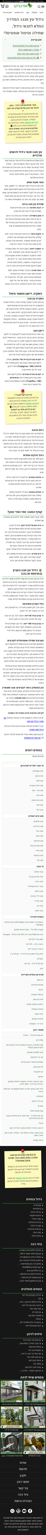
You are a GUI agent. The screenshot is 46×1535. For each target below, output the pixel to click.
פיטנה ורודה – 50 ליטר (34, 944)
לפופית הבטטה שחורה (34, 1004)
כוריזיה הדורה (35, 1212)
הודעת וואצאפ (22, 1178)
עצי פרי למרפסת (37, 1057)
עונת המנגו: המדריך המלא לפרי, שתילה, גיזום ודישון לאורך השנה (24, 1134)
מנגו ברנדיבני (38, 826)
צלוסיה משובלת (37, 1009)
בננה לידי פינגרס (37, 896)
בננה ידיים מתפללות (35, 886)
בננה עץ (40, 905)
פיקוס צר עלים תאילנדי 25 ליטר (28, 1322)
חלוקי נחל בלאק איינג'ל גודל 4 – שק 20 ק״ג (26, 954)
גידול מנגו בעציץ (36, 729)
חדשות (23, 1469)
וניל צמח (40, 980)
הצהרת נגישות (23, 1501)
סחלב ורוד (37, 1363)
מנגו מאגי (39, 780)
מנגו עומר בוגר (35, 1308)
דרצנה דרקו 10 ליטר (35, 949)
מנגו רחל (40, 810)
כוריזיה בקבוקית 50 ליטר (31, 1295)
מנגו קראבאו (38, 855)
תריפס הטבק (38, 1067)
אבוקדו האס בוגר (34, 1315)
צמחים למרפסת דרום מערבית (32, 1062)
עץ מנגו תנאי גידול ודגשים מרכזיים (26, 45)
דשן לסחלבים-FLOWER (31, 1267)
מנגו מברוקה (38, 841)
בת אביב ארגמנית (34, 1229)
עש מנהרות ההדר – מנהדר (33, 1035)
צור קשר (23, 1488)
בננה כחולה (39, 891)
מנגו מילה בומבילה (36, 785)
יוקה (41, 968)
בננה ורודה (39, 881)
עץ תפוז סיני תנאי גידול (32, 1340)
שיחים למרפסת (35, 1346)
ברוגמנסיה (37, 1208)
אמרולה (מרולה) (37, 985)
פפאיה (38, 1319)
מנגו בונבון (39, 776)
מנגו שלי (40, 860)
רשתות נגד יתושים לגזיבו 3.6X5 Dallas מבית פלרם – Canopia (23, 923)
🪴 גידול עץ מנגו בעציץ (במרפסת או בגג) (23, 57)
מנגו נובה (39, 795)
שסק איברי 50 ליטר (35, 939)
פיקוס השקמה (35, 1215)
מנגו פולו (40, 805)
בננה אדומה (38, 871)
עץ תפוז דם (36, 1312)
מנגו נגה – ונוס (37, 790)
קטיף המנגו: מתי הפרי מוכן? (28, 53)
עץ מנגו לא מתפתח (32, 737)
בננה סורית (39, 901)
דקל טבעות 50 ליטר (33, 1325)
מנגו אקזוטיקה (38, 771)
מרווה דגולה (36, 1235)
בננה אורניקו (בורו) (36, 876)
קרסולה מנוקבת (37, 994)
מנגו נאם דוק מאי (36, 845)
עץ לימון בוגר (38, 1071)
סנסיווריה (37, 1205)
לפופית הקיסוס (37, 1019)
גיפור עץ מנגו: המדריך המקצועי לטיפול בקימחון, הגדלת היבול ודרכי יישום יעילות (25, 1082)
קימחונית (39, 1096)
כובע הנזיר (37, 1232)
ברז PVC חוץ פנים (34, 1270)
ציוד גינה (23, 1494)
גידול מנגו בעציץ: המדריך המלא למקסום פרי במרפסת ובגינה (23, 1090)
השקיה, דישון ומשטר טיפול (28, 49)
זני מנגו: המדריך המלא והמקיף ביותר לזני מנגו (26, 1128)
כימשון (40, 1076)
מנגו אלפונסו (38, 821)
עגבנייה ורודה (35, 1225)
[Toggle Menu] (42, 6)
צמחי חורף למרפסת (33, 1367)
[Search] (39, 6)
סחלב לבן (39, 1040)
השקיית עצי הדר (34, 1350)
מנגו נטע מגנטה (37, 800)
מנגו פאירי (39, 850)
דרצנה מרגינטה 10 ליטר (31, 1305)
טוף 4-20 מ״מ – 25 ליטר (33, 963)
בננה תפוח (39, 910)
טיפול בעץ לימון (35, 1360)
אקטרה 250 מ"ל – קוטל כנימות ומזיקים (28, 929)
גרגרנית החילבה (34, 1222)
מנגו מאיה (39, 836)
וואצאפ (21, 1)
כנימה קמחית (38, 1140)
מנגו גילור (39, 831)
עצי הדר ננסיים (37, 1101)
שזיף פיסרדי (36, 1218)
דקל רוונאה (39, 1014)
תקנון (23, 1475)
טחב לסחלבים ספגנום (35, 1052)
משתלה (34, 12)
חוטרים (40, 1106)
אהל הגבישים (38, 999)
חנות (41, 12)
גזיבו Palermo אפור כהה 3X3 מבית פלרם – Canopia (23, 934)
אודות (23, 1463)
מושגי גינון (23, 1482)
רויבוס (41, 989)
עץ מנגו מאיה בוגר (34, 1357)
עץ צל (41, 1123)
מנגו (27, 12)
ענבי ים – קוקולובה (36, 1023)
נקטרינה (40, 958)
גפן (40, 1298)
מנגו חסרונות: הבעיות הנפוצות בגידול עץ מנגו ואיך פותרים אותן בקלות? (24, 1046)
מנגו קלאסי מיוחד (36, 1111)
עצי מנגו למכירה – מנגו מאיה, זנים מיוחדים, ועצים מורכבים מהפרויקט (25, 1116)
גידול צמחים (19, 12)
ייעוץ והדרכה (7, 12)
